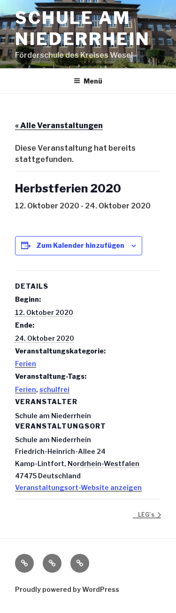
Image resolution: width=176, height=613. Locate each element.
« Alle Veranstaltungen (59, 125)
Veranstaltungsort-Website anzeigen (78, 487)
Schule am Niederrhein (82, 28)
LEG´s (147, 514)
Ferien (25, 364)
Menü (93, 81)
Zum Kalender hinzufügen (80, 245)
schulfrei (54, 389)
